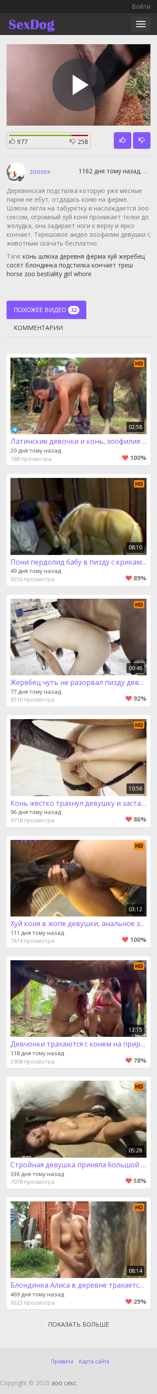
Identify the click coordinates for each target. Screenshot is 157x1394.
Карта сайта (94, 1361)
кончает (104, 265)
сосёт (15, 265)
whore (83, 274)
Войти (141, 6)
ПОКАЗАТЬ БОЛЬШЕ (78, 1324)
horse (15, 274)
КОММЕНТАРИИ (38, 327)
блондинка (41, 265)
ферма (96, 256)
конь (30, 256)
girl (68, 274)
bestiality (49, 274)
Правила (62, 1361)
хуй (112, 256)
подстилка (74, 265)
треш (125, 265)
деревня (72, 256)
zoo (29, 274)
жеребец (132, 256)
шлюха (48, 256)
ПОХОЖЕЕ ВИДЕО (45, 309)
